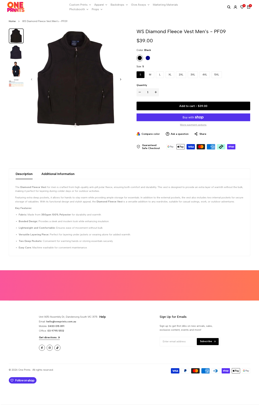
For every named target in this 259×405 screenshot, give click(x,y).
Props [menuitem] (95, 9)
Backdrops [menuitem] (117, 4)
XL (169, 74)
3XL (193, 74)
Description (24, 174)
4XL (204, 74)
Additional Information (58, 174)
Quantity (142, 85)
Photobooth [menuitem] (77, 9)
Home (12, 21)
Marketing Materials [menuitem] (165, 4)
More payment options (193, 124)
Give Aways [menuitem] (138, 4)
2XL (181, 74)
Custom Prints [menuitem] (78, 4)
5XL (216, 74)
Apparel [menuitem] (99, 4)
